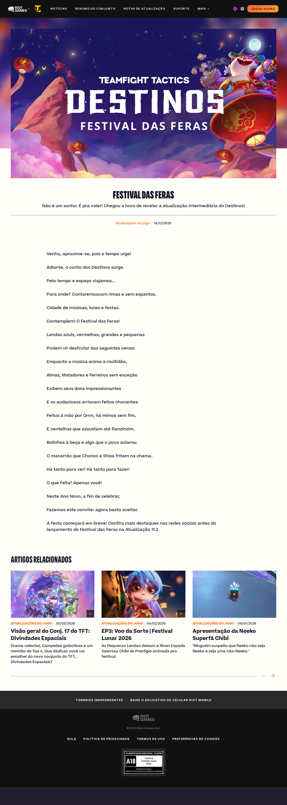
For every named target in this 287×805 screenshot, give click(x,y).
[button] (133, 223)
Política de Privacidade (106, 739)
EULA (71, 739)
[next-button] (272, 676)
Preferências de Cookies (196, 739)
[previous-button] (263, 676)
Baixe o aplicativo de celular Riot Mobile (171, 700)
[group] (143, 618)
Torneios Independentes (99, 700)
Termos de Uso (151, 739)
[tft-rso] (38, 8)
